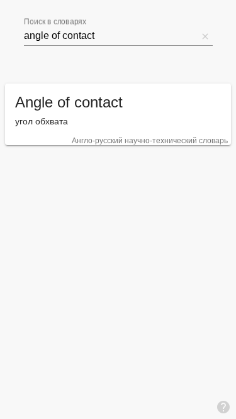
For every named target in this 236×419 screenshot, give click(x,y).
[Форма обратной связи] (223, 406)
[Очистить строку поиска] (205, 35)
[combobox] (111, 35)
